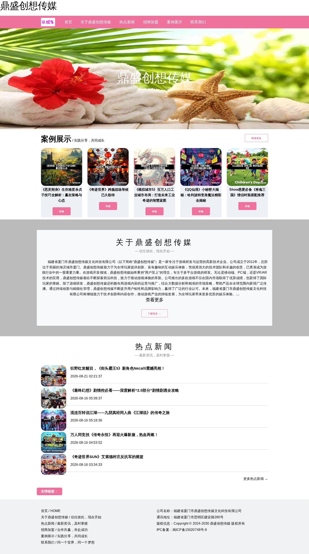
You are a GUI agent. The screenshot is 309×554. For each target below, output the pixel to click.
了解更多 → (154, 313)
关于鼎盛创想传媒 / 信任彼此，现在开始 (71, 517)
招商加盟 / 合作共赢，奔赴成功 (64, 530)
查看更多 (155, 299)
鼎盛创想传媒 (28, 5)
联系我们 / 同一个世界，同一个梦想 (68, 542)
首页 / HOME (51, 511)
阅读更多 (256, 138)
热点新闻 (127, 22)
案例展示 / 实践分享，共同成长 (64, 536)
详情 (61, 211)
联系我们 (198, 22)
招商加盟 (150, 22)
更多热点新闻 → (255, 478)
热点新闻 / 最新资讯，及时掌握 (64, 523)
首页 (68, 22)
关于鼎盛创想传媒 (96, 22)
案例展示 (174, 22)
